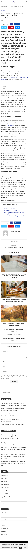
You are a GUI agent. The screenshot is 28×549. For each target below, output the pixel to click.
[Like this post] (12, 24)
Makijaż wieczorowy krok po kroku (12, 210)
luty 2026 (4, 478)
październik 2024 (6, 484)
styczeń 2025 (5, 481)
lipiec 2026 (5, 475)
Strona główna (4, 6)
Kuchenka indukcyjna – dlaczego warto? (14, 329)
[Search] (26, 2)
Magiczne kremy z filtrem (10, 208)
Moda (3, 525)
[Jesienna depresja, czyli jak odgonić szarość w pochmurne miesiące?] (14, 313)
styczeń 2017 (5, 503)
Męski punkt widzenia (7, 519)
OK (20, 547)
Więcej (24, 547)
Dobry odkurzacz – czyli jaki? (14, 334)
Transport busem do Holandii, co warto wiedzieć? (12, 424)
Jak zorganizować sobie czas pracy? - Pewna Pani (12, 442)
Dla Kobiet (4, 513)
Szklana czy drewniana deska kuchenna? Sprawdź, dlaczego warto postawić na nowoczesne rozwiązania (14, 275)
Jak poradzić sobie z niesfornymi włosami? (14, 216)
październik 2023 (6, 497)
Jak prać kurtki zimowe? (19, 177)
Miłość (3, 522)
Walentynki (5, 528)
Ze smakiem (5, 534)
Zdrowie (4, 531)
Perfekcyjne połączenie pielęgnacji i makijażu (14, 338)
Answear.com (11, 125)
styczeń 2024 (5, 493)
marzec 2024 (5, 490)
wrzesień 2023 (5, 500)
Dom (3, 516)
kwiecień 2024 (5, 487)
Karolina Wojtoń (10, 19)
